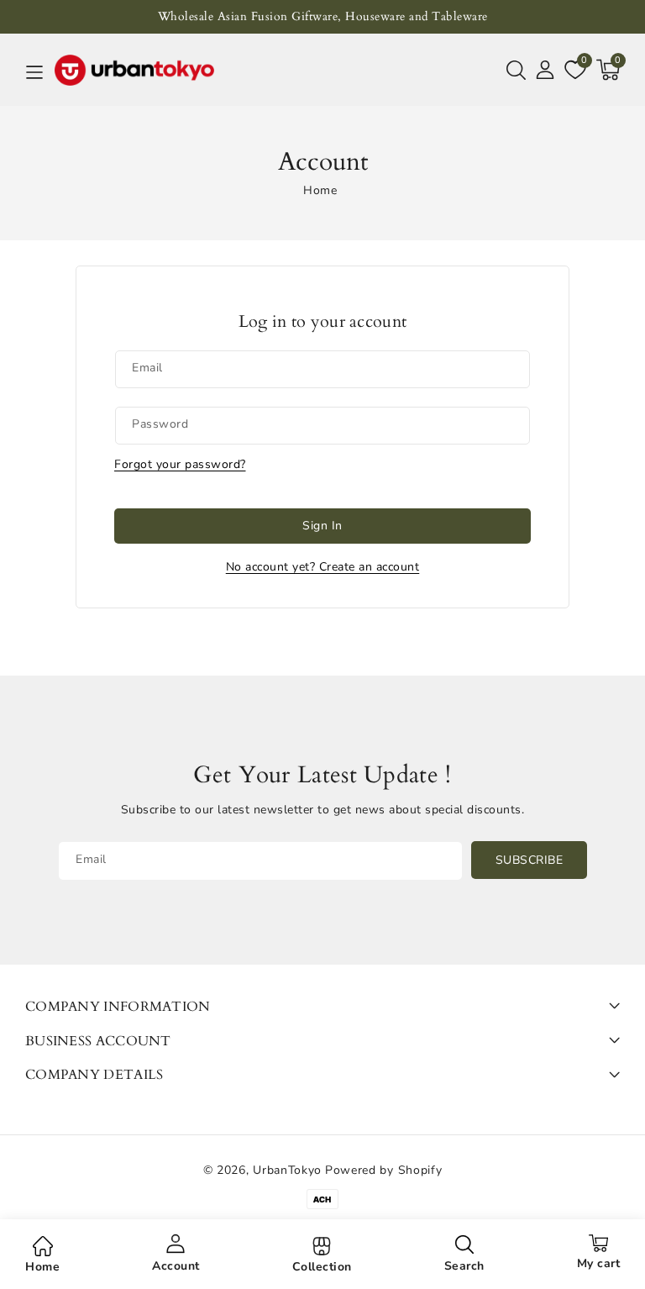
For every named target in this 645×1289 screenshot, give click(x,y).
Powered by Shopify (384, 1170)
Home (320, 190)
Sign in (322, 526)
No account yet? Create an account (323, 567)
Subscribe (530, 860)
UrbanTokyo (287, 1170)
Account (176, 1266)
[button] (516, 69)
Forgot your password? (180, 464)
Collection (322, 1267)
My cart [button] (599, 1263)
